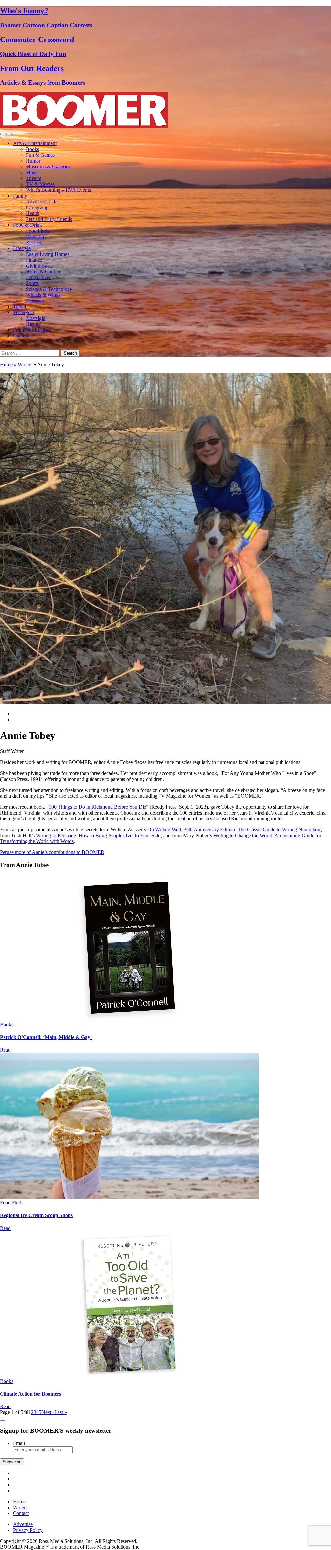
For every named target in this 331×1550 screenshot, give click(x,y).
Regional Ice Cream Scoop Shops (36, 1215)
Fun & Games (40, 155)
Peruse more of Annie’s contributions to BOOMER (52, 852)
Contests (21, 335)
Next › (47, 1412)
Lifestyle (22, 248)
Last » (60, 1412)
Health (32, 213)
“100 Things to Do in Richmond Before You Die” (97, 807)
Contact (21, 1513)
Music (32, 172)
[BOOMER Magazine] (84, 126)
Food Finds (37, 231)
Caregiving (37, 207)
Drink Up (36, 236)
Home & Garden (43, 271)
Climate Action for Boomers (30, 1393)
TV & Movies (40, 184)
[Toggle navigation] (2, 134)
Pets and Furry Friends (49, 219)
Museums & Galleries (48, 166)
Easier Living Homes (47, 254)
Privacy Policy (28, 1530)
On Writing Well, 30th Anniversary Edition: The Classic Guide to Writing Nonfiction (233, 829)
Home (6, 364)
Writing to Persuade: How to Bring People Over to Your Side (98, 835)
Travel (19, 306)
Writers (25, 364)
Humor (33, 161)
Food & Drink (27, 225)
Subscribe (12, 1461)
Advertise (23, 1524)
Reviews (35, 300)
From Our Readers (32, 330)
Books (32, 149)
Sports (32, 283)
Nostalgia (35, 318)
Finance (34, 260)
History (33, 324)
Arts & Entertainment (35, 143)
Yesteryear (23, 312)
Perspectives (38, 277)
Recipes (34, 242)
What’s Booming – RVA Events (58, 190)
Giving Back (39, 265)
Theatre (33, 178)
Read (5, 1050)
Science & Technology (49, 289)
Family (20, 196)
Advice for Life (42, 201)
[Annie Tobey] (129, 1018)
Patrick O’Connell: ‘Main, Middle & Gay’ (46, 1037)
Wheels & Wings (43, 295)
